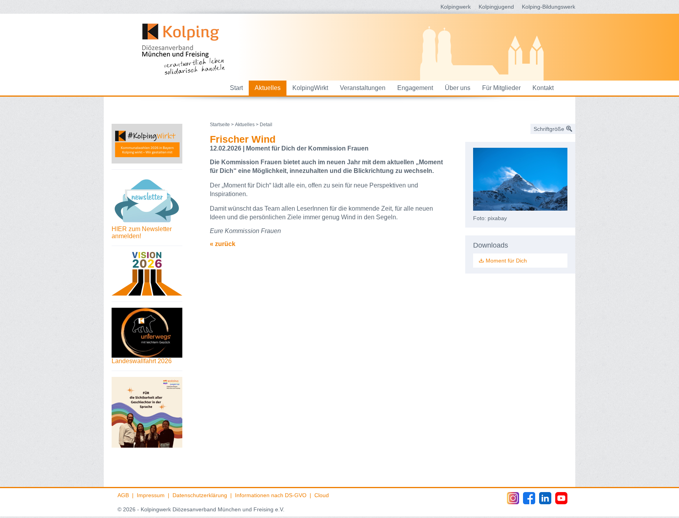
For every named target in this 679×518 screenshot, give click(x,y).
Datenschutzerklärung (200, 495)
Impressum (151, 495)
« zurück (222, 244)
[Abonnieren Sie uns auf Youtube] (561, 498)
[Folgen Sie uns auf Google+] (545, 498)
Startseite (220, 124)
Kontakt (543, 87)
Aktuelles (268, 87)
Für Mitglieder (501, 87)
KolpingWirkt (310, 87)
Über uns (457, 87)
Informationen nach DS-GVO (270, 495)
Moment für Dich (506, 260)
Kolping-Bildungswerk (548, 7)
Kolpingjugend (496, 7)
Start (236, 87)
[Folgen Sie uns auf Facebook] (529, 498)
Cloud (321, 495)
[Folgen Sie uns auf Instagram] (513, 498)
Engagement (415, 87)
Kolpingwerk (455, 7)
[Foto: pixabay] (520, 179)
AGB (123, 495)
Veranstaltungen (362, 87)
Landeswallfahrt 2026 (142, 361)
